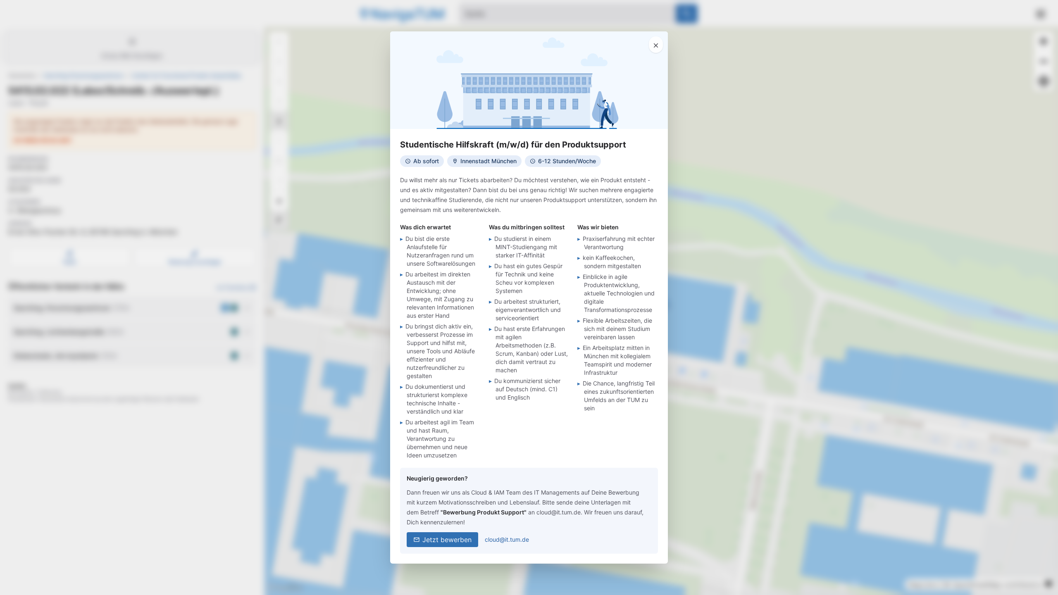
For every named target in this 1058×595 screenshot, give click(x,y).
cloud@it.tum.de (507, 539)
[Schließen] (656, 44)
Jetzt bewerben (447, 540)
